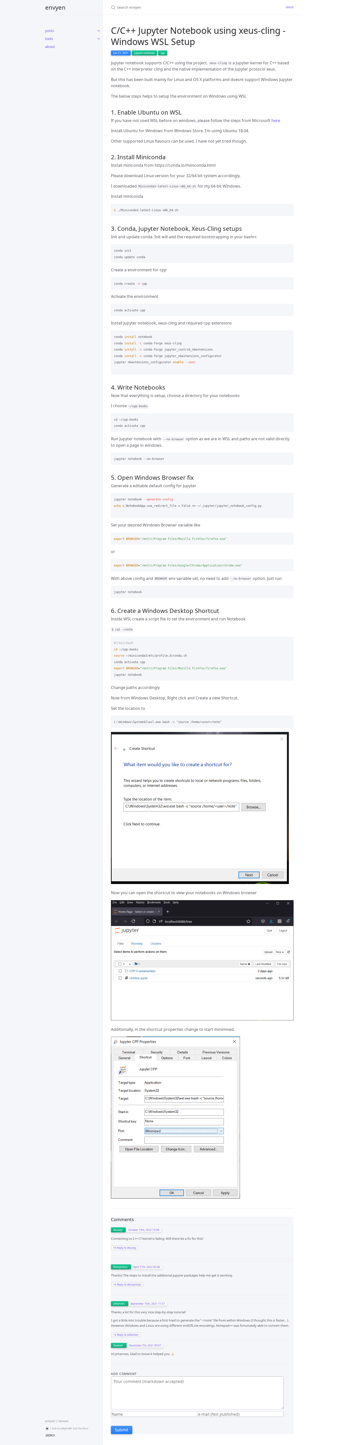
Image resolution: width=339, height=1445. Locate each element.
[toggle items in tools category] (99, 39)
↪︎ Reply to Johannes (125, 1334)
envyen (55, 7)
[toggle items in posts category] (99, 31)
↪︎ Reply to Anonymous (127, 1284)
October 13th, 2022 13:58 (143, 1230)
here (275, 120)
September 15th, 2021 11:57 (148, 1303)
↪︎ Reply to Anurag (124, 1247)
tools (49, 38)
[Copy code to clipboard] (288, 209)
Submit (121, 1430)
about (50, 46)
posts (49, 30)
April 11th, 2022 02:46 (147, 1267)
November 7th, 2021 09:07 (145, 1345)
